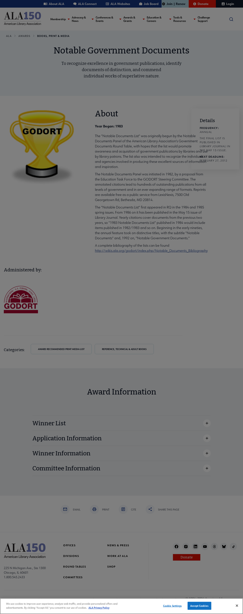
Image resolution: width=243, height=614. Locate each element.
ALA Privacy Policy (98, 607)
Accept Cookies (199, 605)
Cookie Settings (172, 605)
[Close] (237, 605)
